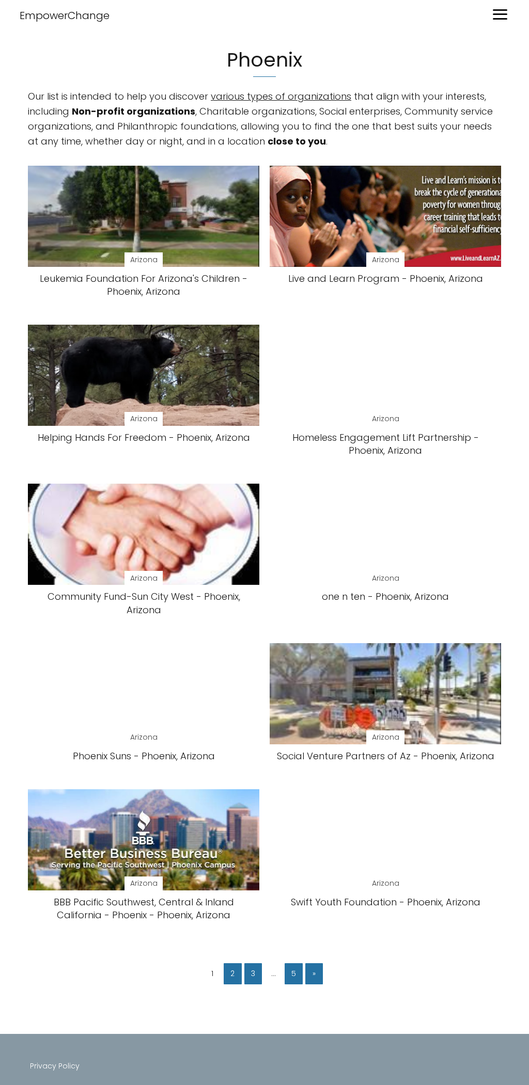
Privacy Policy (55, 1066)
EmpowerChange (65, 15)
